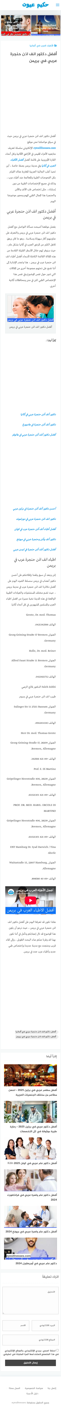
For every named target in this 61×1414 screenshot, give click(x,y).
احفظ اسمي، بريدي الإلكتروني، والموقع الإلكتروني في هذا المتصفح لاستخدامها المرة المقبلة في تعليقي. (31, 1352)
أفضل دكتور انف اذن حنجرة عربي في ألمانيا (36, 1032)
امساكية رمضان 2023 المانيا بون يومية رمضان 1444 (46, 28)
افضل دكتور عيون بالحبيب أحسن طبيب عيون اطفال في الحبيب (16, 27)
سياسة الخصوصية (34, 1388)
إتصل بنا (52, 1388)
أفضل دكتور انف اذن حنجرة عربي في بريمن (36, 1037)
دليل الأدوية (32, 1394)
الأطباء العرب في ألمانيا (41, 46)
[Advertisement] (30, 100)
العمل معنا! (14, 1388)
